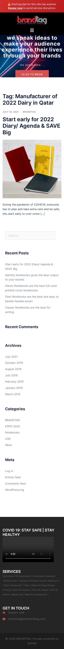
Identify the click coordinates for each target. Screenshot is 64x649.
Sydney (32, 643)
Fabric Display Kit (12, 585)
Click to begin (32, 74)
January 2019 (14, 388)
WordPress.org (14, 489)
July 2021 (11, 356)
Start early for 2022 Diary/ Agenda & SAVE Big (31, 126)
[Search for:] (30, 235)
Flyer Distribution (21, 590)
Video (26, 585)
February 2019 (14, 381)
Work (8, 445)
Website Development (36, 594)
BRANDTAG (29, 112)
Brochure (8, 576)
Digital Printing (39, 585)
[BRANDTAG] (32, 20)
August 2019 (13, 369)
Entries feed (13, 477)
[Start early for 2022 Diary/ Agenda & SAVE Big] (32, 168)
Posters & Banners (49, 580)
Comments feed (15, 483)
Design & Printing (29, 580)
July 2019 (11, 375)
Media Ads (17, 594)
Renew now (15, 8)
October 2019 (14, 362)
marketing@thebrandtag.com (27, 619)
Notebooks (12, 432)
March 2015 (12, 394)
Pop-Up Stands (40, 590)
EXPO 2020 (12, 426)
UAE (8, 438)
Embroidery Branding (44, 576)
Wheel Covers (10, 580)
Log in (9, 471)
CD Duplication (23, 576)
